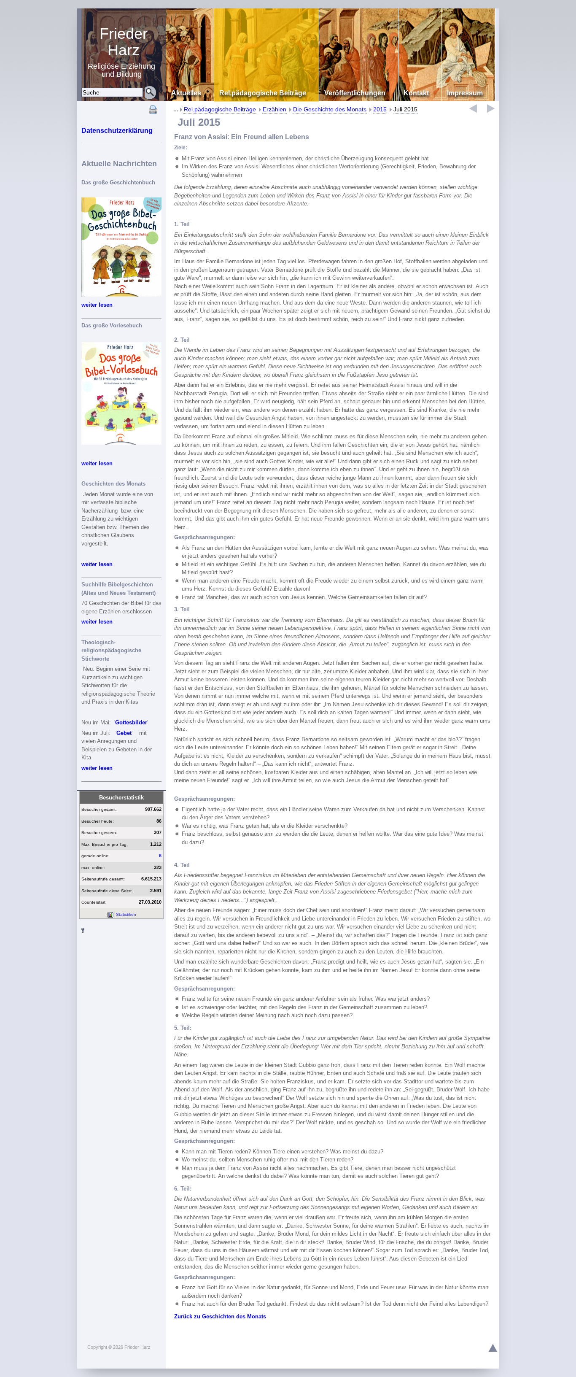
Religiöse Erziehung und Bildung (121, 52)
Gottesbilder (131, 722)
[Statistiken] (110, 914)
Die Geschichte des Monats (329, 109)
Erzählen (274, 109)
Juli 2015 (405, 109)
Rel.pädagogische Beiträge (220, 109)
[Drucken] (153, 112)
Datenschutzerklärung (117, 130)
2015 (380, 109)
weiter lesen (97, 305)
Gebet (124, 733)
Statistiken (126, 914)
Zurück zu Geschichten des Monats (220, 1316)
